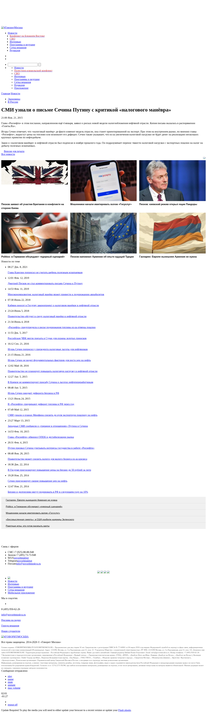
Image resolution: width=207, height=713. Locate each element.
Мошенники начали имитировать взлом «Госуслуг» (33, 513)
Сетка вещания (18, 47)
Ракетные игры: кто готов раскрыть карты (27, 526)
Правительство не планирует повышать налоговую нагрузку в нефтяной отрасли (53, 371)
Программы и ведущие (22, 44)
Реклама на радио (11, 620)
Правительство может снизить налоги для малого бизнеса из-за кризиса (47, 459)
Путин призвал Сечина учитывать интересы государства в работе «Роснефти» (51, 448)
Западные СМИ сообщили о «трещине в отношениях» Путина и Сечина (48, 426)
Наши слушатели (10, 631)
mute (10, 682)
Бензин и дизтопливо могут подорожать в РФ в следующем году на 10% (48, 492)
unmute (11, 685)
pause (11, 679)
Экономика (14, 99)
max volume (14, 688)
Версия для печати (14, 151)
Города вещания (10, 625)
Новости (12, 33)
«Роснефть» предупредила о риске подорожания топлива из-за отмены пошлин (52, 327)
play (10, 676)
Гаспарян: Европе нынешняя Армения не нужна (31, 500)
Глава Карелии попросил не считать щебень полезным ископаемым (45, 272)
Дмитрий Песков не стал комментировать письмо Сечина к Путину (45, 283)
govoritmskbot (21, 557)
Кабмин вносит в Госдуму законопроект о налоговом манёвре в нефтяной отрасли (53, 305)
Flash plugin (124, 710)
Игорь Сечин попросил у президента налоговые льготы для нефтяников (48, 349)
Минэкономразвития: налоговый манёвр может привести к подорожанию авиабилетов (56, 294)
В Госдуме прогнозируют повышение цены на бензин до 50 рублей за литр (49, 470)
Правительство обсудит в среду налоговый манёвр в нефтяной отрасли (47, 316)
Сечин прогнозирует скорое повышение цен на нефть (37, 481)
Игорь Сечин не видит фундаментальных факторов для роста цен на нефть (49, 360)
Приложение (21, 88)
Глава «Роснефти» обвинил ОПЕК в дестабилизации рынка (41, 437)
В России (13, 102)
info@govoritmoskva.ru (28, 563)
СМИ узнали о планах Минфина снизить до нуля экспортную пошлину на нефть (52, 415)
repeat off (12, 704)
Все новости (8, 154)
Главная (5, 93)
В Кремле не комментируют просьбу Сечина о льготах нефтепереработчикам (50, 382)
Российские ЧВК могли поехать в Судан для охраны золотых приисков (47, 338)
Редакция (15, 50)
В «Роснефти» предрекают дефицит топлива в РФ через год (41, 404)
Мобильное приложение (21, 592)
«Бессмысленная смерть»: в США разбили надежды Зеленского (40, 519)
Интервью (15, 41)
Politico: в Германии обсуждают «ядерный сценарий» (34, 506)
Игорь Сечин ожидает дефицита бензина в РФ (33, 393)
